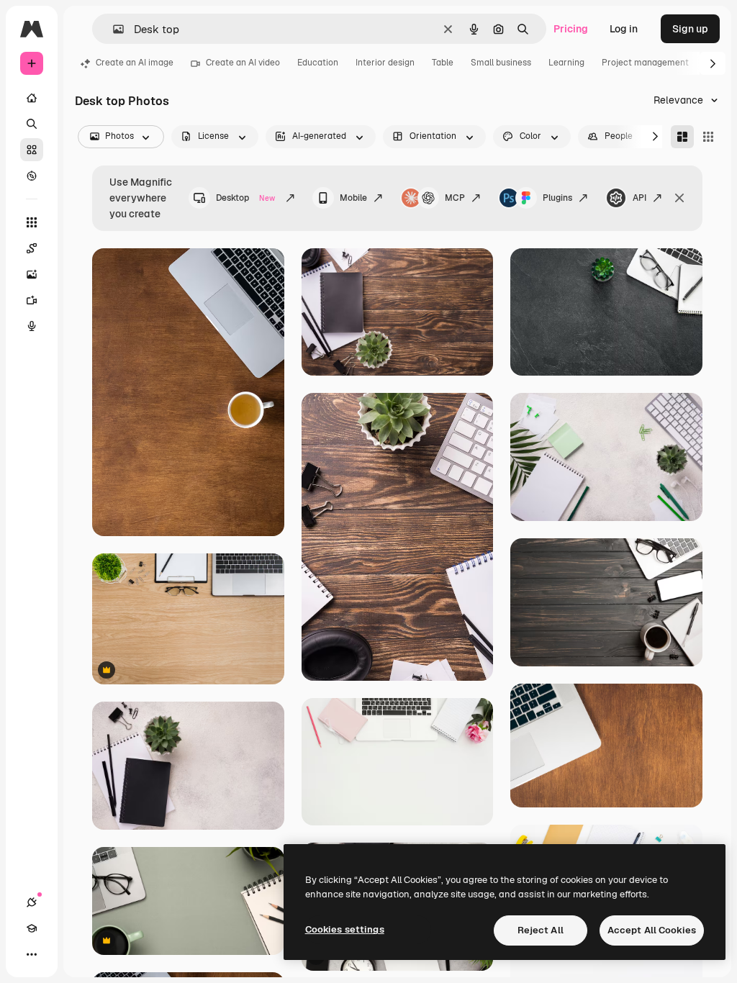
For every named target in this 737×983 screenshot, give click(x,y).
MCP (455, 198)
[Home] (31, 97)
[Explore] (31, 175)
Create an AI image (134, 62)
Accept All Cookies (651, 930)
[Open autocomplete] (112, 29)
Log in (624, 28)
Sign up (690, 28)
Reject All (540, 930)
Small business (501, 62)
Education (317, 62)
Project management (645, 62)
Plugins (557, 198)
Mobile (353, 198)
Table (442, 62)
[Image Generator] (31, 274)
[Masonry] (682, 136)
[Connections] (31, 902)
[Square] (708, 136)
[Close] (679, 198)
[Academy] (31, 928)
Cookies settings (344, 929)
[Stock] (31, 149)
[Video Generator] (31, 300)
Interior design (385, 62)
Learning (566, 62)
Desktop (245, 198)
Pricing (570, 28)
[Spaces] (31, 248)
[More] (31, 954)
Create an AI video (243, 62)
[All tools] (31, 222)
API (639, 198)
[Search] (31, 123)
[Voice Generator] (31, 326)
